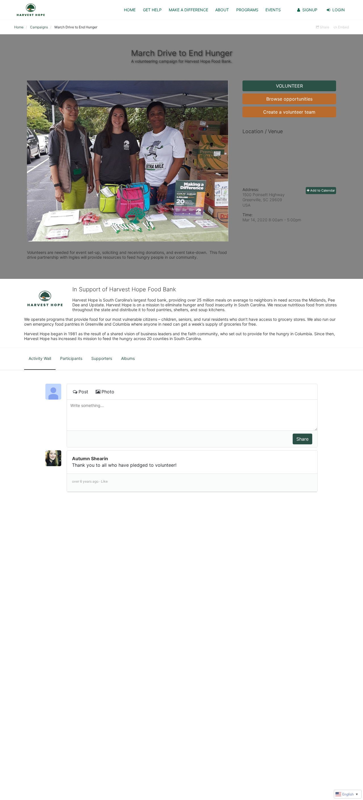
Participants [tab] (71, 358)
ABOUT (222, 9)
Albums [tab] (128, 358)
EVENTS (273, 9)
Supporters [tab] (101, 358)
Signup (309, 9)
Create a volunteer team (289, 112)
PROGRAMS (247, 9)
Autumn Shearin (90, 458)
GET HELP (152, 9)
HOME (130, 9)
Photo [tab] (108, 391)
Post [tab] (83, 391)
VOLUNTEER (289, 86)
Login (338, 9)
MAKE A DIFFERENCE (188, 9)
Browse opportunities (289, 99)
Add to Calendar (322, 190)
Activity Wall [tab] (40, 358)
